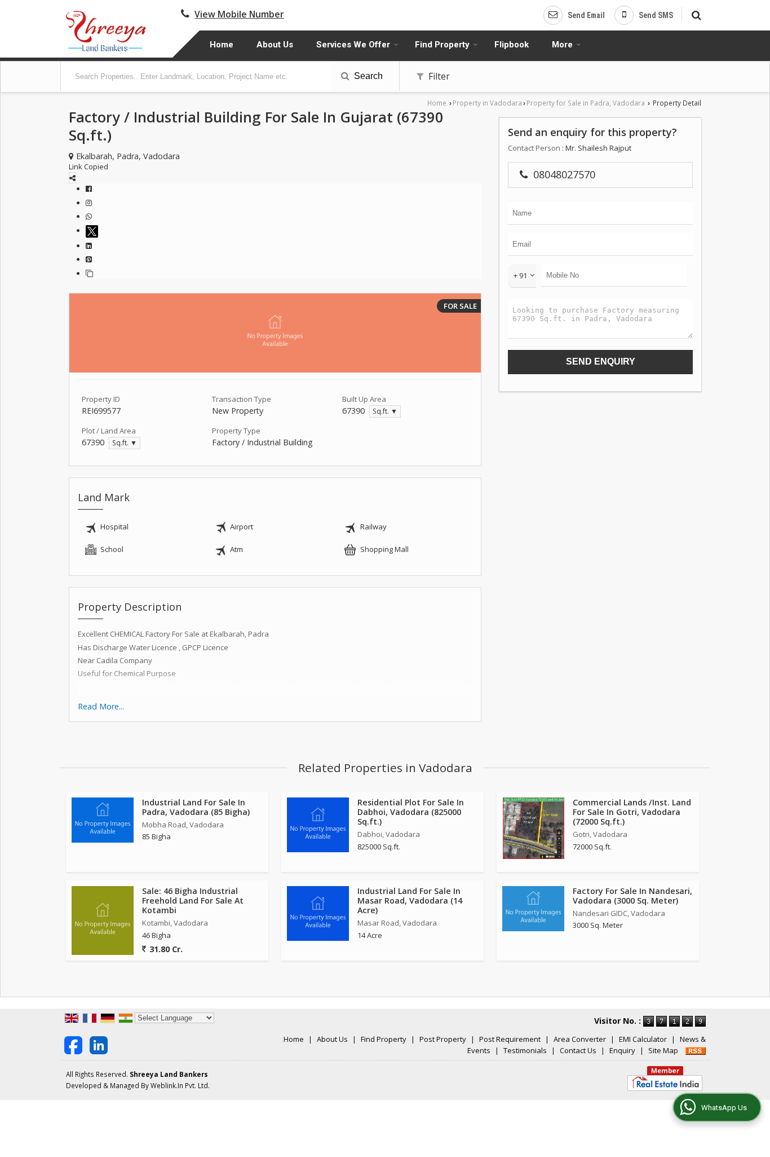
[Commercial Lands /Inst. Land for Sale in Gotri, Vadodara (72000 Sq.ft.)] (533, 828)
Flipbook (511, 45)
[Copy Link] (89, 273)
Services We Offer (353, 45)
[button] (239, 14)
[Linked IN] (99, 1044)
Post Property (442, 1039)
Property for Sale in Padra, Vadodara (585, 102)
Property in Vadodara (487, 102)
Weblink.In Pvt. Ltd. (180, 1085)
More (562, 45)
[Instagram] (89, 203)
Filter (438, 76)
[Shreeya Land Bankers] (106, 30)
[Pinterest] (89, 259)
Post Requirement (510, 1039)
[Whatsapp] (89, 216)
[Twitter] (93, 230)
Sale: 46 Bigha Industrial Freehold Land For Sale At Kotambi (193, 900)
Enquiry (622, 1050)
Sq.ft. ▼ (385, 410)
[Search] (695, 14)
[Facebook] (89, 188)
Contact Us (578, 1050)
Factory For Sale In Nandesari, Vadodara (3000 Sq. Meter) (632, 896)
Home (221, 45)
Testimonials (525, 1050)
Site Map (663, 1050)
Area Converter (580, 1039)
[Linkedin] (89, 245)
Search (367, 76)
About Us (274, 45)
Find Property (442, 45)
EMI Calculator (643, 1039)
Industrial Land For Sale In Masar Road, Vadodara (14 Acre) (409, 900)
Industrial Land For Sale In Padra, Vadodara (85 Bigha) (196, 807)
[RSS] (695, 1050)
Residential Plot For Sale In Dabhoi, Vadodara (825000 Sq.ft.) (410, 812)
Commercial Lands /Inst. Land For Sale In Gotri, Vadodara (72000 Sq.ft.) (632, 812)
